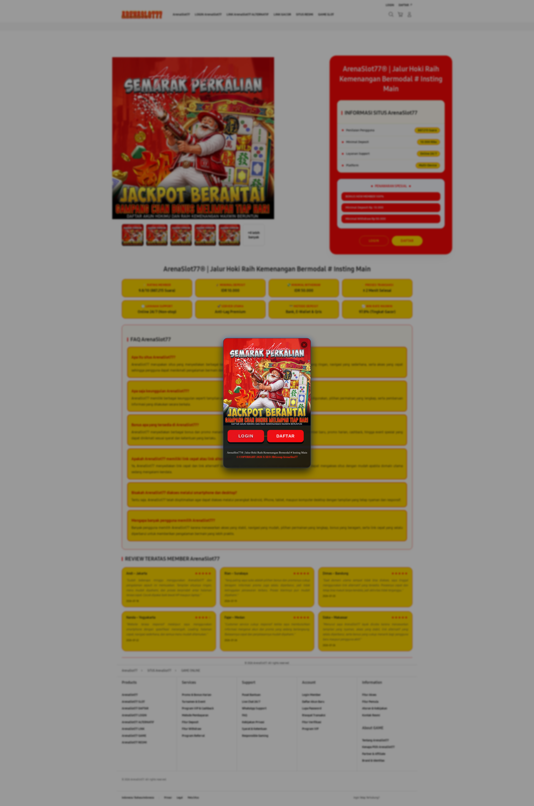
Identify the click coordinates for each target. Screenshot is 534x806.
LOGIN (245, 436)
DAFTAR (285, 436)
